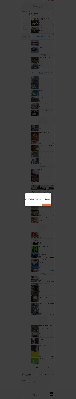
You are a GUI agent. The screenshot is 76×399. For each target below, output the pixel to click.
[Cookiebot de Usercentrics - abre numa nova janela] (48, 193)
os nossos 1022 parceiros (29, 198)
